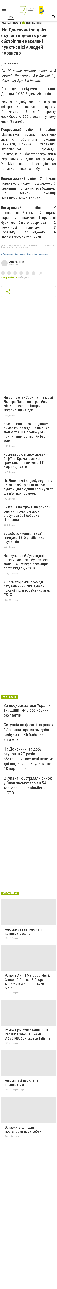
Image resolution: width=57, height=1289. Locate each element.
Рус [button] (11, 17)
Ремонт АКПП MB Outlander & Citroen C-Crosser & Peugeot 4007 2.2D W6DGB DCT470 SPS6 (27, 981)
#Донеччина (7, 254)
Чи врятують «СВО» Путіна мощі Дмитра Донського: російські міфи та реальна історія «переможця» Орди (28, 403)
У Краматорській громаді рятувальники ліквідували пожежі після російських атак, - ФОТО (28, 588)
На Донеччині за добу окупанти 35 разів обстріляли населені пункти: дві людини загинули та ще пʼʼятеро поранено (28, 487)
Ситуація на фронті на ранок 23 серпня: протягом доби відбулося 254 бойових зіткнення (28, 513)
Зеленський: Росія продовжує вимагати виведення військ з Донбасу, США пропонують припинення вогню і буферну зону (27, 432)
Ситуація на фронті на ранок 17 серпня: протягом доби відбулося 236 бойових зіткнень (28, 732)
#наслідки (43, 254)
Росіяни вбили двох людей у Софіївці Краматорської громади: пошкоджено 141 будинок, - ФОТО (26, 460)
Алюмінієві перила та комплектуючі (21, 1082)
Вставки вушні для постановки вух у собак (23, 1129)
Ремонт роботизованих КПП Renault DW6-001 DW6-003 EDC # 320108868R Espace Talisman (28, 1034)
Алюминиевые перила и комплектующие (23, 931)
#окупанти (20, 254)
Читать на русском (11, 63)
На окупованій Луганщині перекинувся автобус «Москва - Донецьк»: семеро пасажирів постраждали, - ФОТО (28, 562)
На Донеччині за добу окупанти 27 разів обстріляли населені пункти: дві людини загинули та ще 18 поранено (28, 759)
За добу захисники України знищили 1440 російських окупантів (27, 710)
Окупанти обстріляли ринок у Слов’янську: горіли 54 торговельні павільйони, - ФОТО (28, 785)
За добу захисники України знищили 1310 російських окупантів (25, 537)
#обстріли (32, 254)
